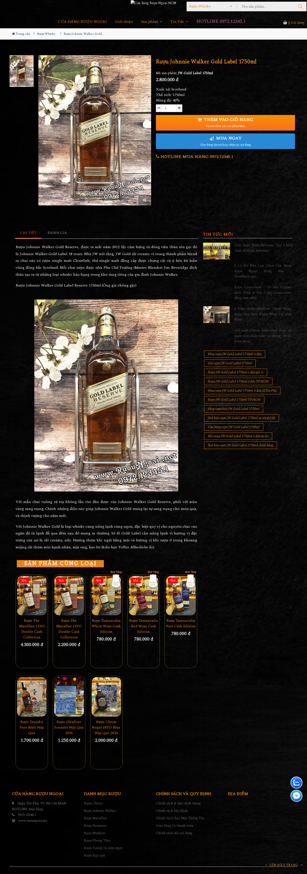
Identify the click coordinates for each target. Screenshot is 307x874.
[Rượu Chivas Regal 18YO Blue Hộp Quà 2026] (106, 697)
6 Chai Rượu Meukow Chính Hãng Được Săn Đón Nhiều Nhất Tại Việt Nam (262, 314)
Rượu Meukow (95, 833)
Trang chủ (22, 33)
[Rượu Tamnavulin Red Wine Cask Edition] (143, 595)
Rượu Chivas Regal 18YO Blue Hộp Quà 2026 (106, 727)
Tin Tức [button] (177, 21)
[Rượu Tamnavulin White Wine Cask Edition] (106, 595)
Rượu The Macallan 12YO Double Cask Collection (69, 629)
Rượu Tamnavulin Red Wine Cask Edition (143, 626)
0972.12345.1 (27, 814)
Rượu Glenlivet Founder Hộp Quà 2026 (69, 727)
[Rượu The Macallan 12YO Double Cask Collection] (69, 595)
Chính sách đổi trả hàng (174, 833)
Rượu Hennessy (95, 825)
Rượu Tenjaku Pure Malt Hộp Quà (32, 727)
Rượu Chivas (93, 803)
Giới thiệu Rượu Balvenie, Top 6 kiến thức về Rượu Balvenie (264, 248)
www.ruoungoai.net (32, 820)
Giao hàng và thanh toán (174, 825)
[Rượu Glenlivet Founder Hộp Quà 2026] (69, 697)
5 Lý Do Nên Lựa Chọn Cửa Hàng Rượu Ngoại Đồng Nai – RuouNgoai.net (262, 271)
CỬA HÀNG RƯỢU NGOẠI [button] (82, 21)
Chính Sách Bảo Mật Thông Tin (180, 818)
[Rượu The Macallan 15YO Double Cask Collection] (32, 595)
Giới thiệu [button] (124, 21)
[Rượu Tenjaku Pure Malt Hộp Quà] (32, 697)
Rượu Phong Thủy (97, 840)
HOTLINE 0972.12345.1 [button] (221, 21)
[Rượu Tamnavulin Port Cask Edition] (180, 595)
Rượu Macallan (95, 818)
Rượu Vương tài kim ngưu (103, 847)
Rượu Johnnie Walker (100, 810)
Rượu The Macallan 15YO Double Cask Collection (32, 629)
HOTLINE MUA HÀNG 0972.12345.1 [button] (196, 156)
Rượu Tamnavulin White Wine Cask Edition (106, 626)
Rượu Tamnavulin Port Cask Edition (180, 623)
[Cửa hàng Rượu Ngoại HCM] (153, 3)
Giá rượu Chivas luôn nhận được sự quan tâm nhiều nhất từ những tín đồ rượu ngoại (262, 336)
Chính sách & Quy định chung (178, 803)
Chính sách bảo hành (172, 810)
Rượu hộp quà (94, 855)
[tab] (28, 233)
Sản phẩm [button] (150, 21)
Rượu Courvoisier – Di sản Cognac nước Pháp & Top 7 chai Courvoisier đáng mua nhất (262, 292)
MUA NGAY (225, 141)
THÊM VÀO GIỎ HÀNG (228, 122)
